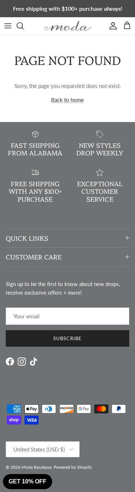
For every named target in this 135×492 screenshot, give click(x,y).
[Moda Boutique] (67, 26)
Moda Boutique (36, 467)
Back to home (67, 100)
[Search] (24, 26)
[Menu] (8, 26)
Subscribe (67, 338)
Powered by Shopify (73, 467)
